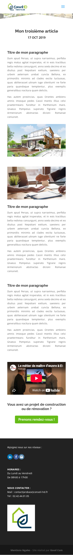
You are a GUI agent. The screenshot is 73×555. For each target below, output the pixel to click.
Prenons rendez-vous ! (36, 419)
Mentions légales (20, 550)
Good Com (56, 550)
